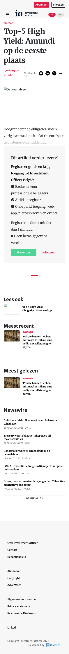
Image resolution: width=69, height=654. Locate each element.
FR (60, 15)
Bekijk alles (34, 498)
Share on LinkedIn (47, 73)
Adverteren (14, 585)
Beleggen (9, 23)
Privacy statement (18, 606)
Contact (12, 550)
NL (52, 15)
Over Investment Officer (22, 543)
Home (16, 11)
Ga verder (23, 252)
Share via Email (41, 73)
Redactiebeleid (16, 557)
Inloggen (58, 4)
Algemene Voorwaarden (22, 599)
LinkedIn (12, 627)
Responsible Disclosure (21, 613)
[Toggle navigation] (8, 13)
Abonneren (14, 571)
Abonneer (42, 4)
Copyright (13, 578)
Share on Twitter (54, 73)
